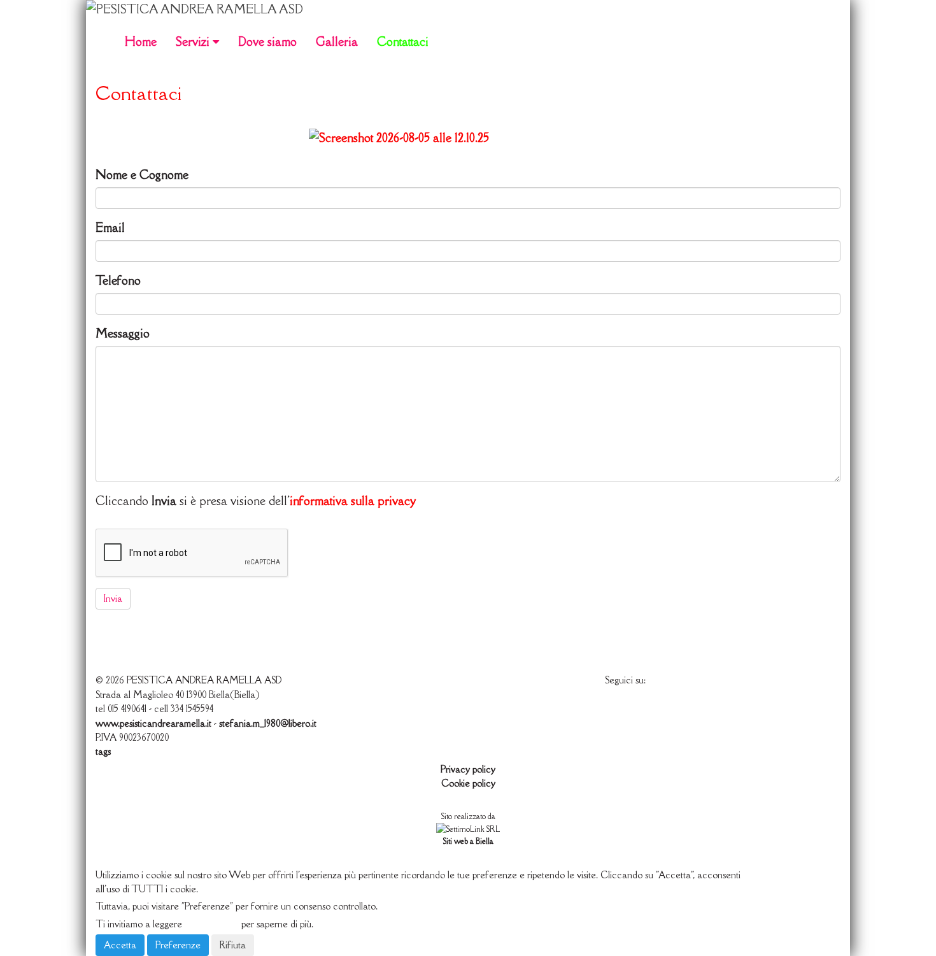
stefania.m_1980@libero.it (267, 723)
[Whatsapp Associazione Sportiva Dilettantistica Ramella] (468, 138)
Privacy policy (468, 769)
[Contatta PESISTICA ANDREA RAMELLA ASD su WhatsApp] (648, 706)
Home (141, 41)
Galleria (337, 41)
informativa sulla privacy (353, 500)
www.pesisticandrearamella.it (153, 723)
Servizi (194, 41)
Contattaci (403, 41)
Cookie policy (468, 783)
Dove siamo (267, 41)
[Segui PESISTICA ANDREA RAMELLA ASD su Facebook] (616, 706)
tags (103, 751)
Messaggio (123, 333)
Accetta (120, 945)
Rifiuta (233, 945)
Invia (113, 598)
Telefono (118, 280)
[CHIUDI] (126, 857)
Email (110, 227)
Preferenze (178, 945)
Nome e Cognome (142, 174)
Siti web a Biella (468, 841)
